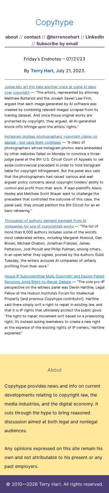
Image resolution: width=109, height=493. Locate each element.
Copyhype (54, 22)
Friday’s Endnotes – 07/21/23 (54, 59)
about (11, 37)
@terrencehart (63, 37)
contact (32, 37)
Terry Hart (42, 70)
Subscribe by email (57, 43)
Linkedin (95, 37)
